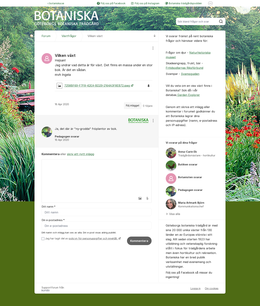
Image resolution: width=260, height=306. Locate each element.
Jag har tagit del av (81, 238)
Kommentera (139, 241)
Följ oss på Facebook (113, 3)
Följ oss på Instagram (147, 3)
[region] (96, 78)
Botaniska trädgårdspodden (185, 3)
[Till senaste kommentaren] (154, 36)
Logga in (195, 288)
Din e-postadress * (53, 220)
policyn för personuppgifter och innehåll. (93, 238)
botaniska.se (56, 3)
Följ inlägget (132, 105)
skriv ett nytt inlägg (80, 154)
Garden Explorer (188, 95)
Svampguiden (190, 74)
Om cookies (211, 288)
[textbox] (96, 177)
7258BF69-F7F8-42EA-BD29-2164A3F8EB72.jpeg (97, 85)
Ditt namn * (48, 206)
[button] (140, 198)
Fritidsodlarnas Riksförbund (184, 68)
